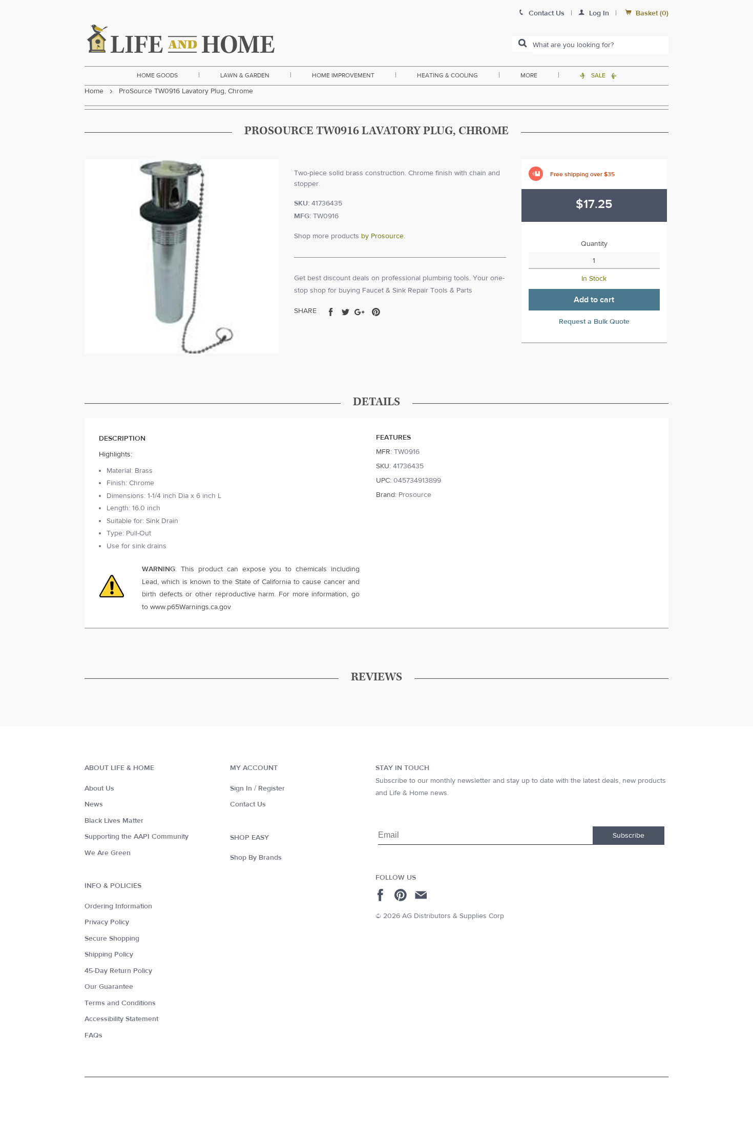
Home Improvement (343, 75)
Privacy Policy (107, 922)
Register (271, 788)
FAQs (93, 1035)
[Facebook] (381, 895)
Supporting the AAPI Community (137, 836)
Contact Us (248, 804)
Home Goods (157, 75)
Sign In (241, 788)
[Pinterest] (401, 895)
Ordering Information (118, 906)
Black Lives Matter (114, 820)
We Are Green (108, 853)
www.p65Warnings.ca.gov (190, 607)
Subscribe (628, 835)
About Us (99, 788)
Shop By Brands (256, 857)
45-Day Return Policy (118, 970)
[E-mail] (421, 895)
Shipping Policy (109, 954)
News (94, 804)
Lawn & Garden (244, 75)
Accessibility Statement (121, 1019)
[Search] (522, 44)
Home (94, 91)
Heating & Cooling (447, 75)
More (528, 75)
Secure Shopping (112, 938)
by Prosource (382, 236)
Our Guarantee (109, 986)
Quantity (594, 243)
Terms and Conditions (120, 1003)
